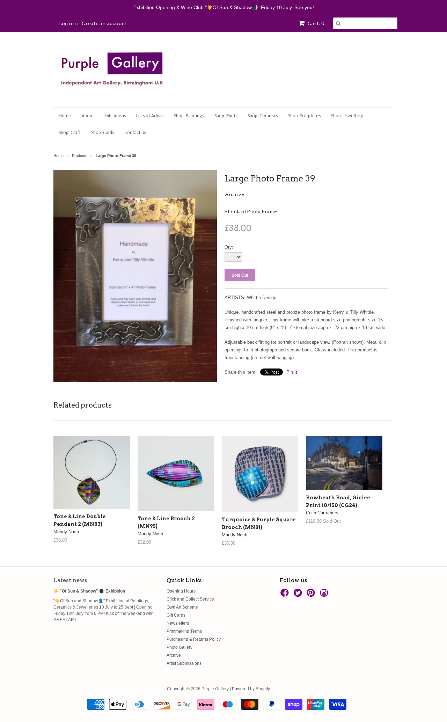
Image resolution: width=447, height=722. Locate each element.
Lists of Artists (149, 115)
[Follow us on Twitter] (299, 595)
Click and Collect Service (190, 599)
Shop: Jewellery (347, 115)
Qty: (229, 247)
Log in (66, 23)
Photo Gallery (179, 647)
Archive (234, 194)
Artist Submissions (184, 663)
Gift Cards (176, 615)
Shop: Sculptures (304, 115)
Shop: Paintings (189, 115)
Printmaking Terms (184, 631)
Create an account (104, 23)
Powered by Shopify (251, 688)
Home (65, 115)
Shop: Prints (225, 115)
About (88, 115)
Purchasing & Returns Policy (194, 639)
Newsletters (178, 623)
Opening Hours (181, 591)
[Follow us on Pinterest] (312, 595)
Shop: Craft (70, 132)
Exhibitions (115, 115)
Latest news (70, 580)
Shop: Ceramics (263, 115)
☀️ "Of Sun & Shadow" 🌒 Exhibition (89, 591)
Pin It (291, 372)
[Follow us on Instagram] (325, 595)
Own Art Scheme (182, 607)
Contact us (135, 132)
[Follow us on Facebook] (285, 595)
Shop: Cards (102, 132)
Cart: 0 (315, 23)
